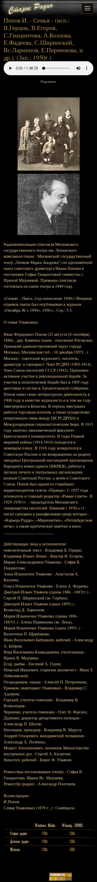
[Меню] (87, 8)
